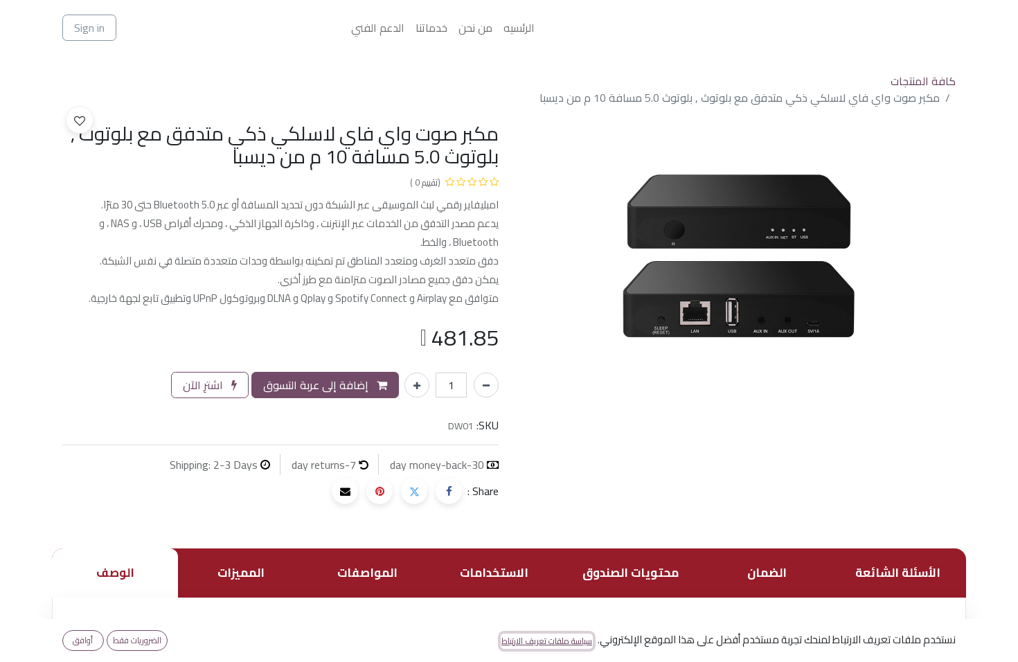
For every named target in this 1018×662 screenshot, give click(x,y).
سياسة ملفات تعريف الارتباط (546, 641)
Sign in (89, 27)
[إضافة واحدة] (416, 385)
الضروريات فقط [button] (137, 640)
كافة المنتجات (923, 81)
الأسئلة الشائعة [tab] (897, 573)
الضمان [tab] (767, 573)
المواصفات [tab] (367, 573)
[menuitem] (519, 28)
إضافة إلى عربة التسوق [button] (317, 385)
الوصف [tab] (115, 573)
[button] (79, 120)
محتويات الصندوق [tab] (630, 573)
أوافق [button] (83, 640)
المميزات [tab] (241, 573)
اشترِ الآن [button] (204, 385)
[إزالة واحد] (486, 385)
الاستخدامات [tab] (494, 573)
